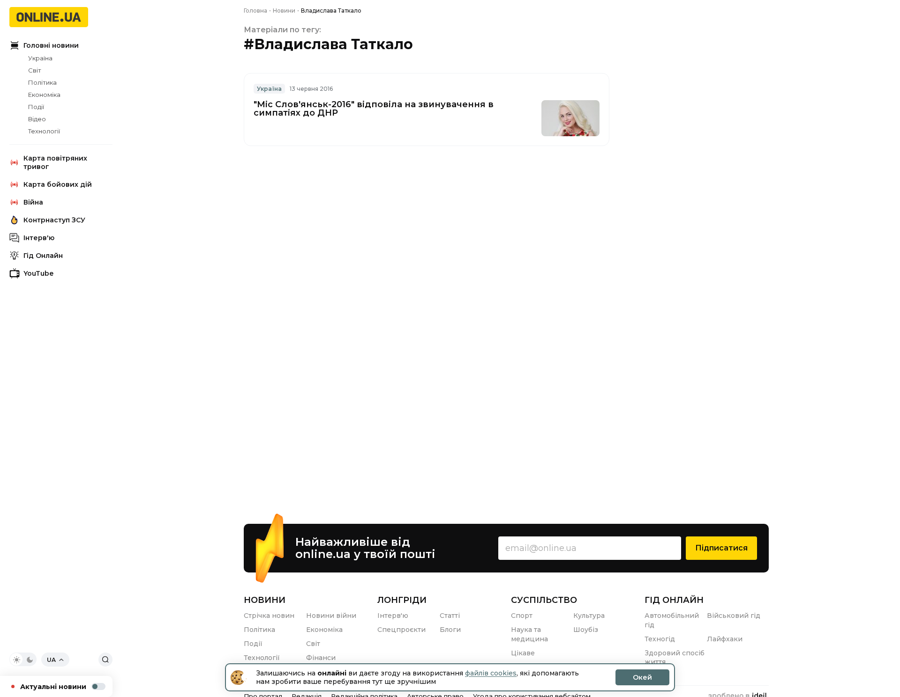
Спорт (521, 615)
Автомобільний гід (672, 620)
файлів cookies (491, 673)
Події (36, 106)
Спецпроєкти (401, 629)
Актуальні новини (53, 686)
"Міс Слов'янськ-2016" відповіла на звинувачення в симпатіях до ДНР (374, 108)
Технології (44, 131)
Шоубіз (585, 629)
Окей (642, 677)
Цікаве (523, 653)
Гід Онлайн (43, 255)
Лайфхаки (724, 639)
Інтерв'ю (38, 238)
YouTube (38, 273)
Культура (589, 615)
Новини (264, 600)
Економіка (44, 94)
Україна (40, 58)
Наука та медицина (529, 634)
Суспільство (544, 600)
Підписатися (721, 547)
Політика (42, 82)
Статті (450, 615)
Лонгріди (402, 600)
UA (51, 659)
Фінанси (321, 657)
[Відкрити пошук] (105, 660)
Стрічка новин (269, 615)
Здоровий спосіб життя (675, 658)
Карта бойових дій (57, 184)
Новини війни (331, 615)
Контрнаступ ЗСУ (54, 220)
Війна (33, 202)
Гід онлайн (674, 600)
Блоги (450, 629)
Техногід (660, 639)
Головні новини (51, 45)
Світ (34, 70)
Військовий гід (733, 615)
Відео (37, 119)
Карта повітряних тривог (55, 162)
